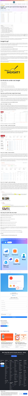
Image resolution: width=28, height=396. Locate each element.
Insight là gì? (2, 26)
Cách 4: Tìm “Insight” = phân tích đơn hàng (7, 31)
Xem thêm (25, 331)
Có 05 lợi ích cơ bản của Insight (5, 27)
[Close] (27, 390)
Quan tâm (14, 295)
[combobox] (14, 306)
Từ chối (21, 393)
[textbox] (4, 306)
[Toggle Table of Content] (11, 25)
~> (9, 102)
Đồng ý (25, 393)
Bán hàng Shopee (3, 5)
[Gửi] (7, 272)
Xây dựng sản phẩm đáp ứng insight (5, 32)
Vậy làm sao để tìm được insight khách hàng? (6, 28)
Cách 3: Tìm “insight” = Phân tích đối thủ (7, 30)
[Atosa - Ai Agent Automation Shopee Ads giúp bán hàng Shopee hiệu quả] (14, 2)
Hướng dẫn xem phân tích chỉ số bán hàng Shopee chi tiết (9, 235)
